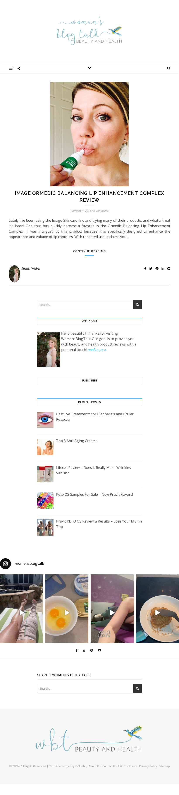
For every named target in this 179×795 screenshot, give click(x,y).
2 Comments (101, 211)
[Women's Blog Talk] (89, 31)
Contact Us (109, 766)
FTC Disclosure (128, 766)
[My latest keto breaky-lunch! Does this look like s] (67, 612)
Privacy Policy (148, 766)
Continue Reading (89, 251)
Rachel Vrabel (30, 268)
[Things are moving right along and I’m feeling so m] (112, 612)
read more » (97, 349)
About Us (95, 766)
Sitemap (164, 766)
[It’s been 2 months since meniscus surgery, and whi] (21, 612)
